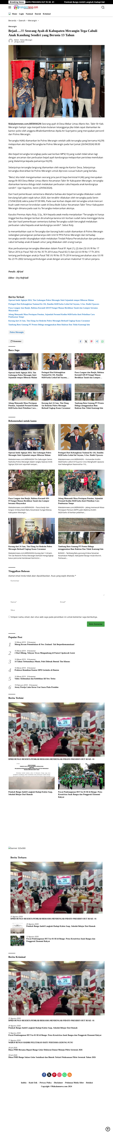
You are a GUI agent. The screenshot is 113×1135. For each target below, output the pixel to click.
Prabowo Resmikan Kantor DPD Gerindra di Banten (37, 670)
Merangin (12, 26)
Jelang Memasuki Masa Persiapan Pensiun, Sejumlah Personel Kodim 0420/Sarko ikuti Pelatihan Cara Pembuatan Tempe (51, 315)
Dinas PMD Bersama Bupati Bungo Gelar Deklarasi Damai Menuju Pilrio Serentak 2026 (45, 1050)
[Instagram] (59, 1075)
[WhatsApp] (64, 1075)
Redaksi (89, 1083)
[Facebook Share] (80, 341)
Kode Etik (33, 1083)
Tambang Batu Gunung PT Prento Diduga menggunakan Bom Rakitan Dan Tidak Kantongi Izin (49, 325)
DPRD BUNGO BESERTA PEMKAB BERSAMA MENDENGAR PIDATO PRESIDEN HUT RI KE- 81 (51, 759)
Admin (16, 40)
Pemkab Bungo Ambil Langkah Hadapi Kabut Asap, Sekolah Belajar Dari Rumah (62, 2)
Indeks (23, 1083)
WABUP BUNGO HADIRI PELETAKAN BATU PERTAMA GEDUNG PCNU (41, 1042)
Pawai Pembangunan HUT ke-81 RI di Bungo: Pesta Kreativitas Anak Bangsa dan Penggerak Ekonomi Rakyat (80, 794)
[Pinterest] (54, 1075)
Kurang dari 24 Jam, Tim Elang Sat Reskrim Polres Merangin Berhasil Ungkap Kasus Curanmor (49, 321)
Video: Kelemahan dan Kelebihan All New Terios (35, 679)
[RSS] (69, 1075)
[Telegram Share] (97, 341)
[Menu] (10, 7)
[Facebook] (44, 1075)
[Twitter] (49, 1075)
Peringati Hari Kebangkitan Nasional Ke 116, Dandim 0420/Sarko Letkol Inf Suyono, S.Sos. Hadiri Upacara (53, 304)
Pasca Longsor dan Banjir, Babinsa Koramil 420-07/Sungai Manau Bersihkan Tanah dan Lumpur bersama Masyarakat (53, 309)
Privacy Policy (46, 1083)
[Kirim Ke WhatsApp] (102, 341)
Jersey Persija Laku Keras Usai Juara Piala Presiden (36, 687)
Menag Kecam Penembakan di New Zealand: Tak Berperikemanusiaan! (45, 644)
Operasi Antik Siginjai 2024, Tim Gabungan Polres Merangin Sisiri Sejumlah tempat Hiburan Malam (51, 300)
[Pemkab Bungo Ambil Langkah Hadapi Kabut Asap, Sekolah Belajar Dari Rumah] (31, 776)
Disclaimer (58, 1083)
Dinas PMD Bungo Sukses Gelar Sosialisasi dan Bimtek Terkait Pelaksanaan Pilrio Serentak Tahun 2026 (52, 1057)
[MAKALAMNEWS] (25, 7)
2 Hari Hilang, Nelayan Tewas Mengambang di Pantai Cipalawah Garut (45, 653)
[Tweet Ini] (86, 341)
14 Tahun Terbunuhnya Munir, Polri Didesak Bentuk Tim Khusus (42, 662)
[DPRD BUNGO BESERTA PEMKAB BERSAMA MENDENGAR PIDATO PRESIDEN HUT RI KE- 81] (56, 730)
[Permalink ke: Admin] (10, 40)
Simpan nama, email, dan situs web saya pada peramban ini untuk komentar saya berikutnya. (54, 617)
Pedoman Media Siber (74, 1083)
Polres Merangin (26, 40)
